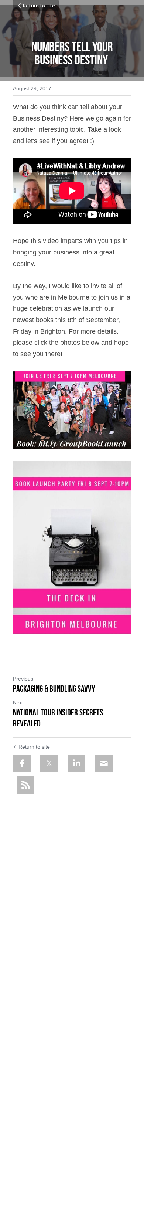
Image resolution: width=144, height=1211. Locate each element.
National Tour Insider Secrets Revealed (58, 718)
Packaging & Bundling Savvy (54, 689)
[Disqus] (72, 889)
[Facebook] (22, 763)
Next (18, 702)
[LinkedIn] (76, 763)
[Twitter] (49, 763)
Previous (23, 679)
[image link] (72, 410)
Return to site (39, 5)
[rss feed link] (25, 785)
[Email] (104, 763)
